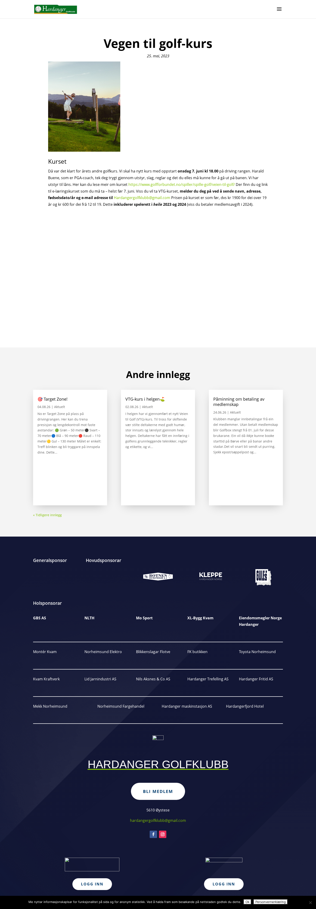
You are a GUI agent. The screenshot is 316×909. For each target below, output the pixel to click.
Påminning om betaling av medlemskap (238, 401)
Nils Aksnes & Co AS (153, 679)
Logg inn (92, 884)
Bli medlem (158, 791)
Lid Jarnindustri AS (100, 679)
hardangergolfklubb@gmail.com (158, 820)
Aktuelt (59, 407)
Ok (247, 902)
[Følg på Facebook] (153, 834)
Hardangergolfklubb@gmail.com (142, 197)
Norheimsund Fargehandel (120, 706)
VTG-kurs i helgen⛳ (145, 399)
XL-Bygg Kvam (200, 617)
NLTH (89, 617)
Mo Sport (144, 617)
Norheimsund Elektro (103, 651)
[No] (310, 902)
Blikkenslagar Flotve (153, 651)
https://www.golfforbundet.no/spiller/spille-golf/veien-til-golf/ (181, 184)
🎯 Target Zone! (52, 399)
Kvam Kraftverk (46, 679)
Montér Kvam (45, 651)
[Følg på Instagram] (162, 834)
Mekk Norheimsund (50, 706)
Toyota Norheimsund (257, 651)
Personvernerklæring (270, 902)
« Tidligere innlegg (47, 515)
